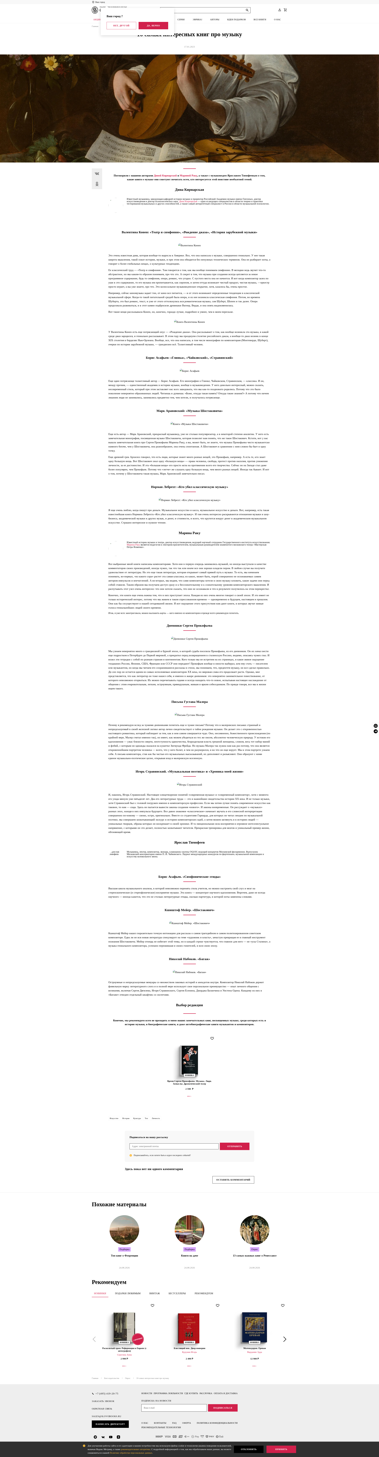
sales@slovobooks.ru (106, 1416)
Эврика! (197, 19)
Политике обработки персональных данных (131, 1453)
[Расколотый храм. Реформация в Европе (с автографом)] (124, 1327)
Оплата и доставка (226, 1393)
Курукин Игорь (189, 1352)
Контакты (160, 1423)
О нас (277, 19)
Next (284, 1339)
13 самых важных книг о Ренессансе (255, 1255)
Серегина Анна (124, 1355)
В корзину (189, 1096)
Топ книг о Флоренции (124, 1255)
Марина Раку (133, 544)
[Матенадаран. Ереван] (254, 1327)
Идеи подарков (236, 19)
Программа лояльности (168, 1393)
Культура (137, 1118)
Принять (281, 1449)
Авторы (214, 19)
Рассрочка (206, 1393)
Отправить (234, 1146)
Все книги (260, 19)
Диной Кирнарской (165, 175)
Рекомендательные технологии (161, 1427)
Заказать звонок (103, 1401)
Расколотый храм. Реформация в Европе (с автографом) (124, 1349)
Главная (95, 26)
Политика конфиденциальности (217, 1423)
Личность (156, 1118)
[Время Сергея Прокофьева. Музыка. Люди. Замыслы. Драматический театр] (189, 1060)
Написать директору (110, 1424)
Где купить (191, 1393)
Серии (181, 19)
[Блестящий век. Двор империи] (189, 1327)
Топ (146, 1118)
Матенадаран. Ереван (254, 1348)
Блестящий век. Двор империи (189, 1348)
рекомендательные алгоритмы (135, 1449)
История (125, 1118)
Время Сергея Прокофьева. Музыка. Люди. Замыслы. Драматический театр (189, 1082)
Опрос (127, 1378)
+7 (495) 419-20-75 (106, 1393)
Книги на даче (189, 1255)
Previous (95, 1339)
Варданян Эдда (254, 1352)
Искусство (114, 1118)
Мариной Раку (188, 175)
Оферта (186, 1423)
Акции (97, 19)
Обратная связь (102, 1409)
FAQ (174, 1423)
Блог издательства (111, 1378)
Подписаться (222, 1408)
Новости (146, 1393)
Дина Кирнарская (188, 201)
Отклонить (249, 1449)
